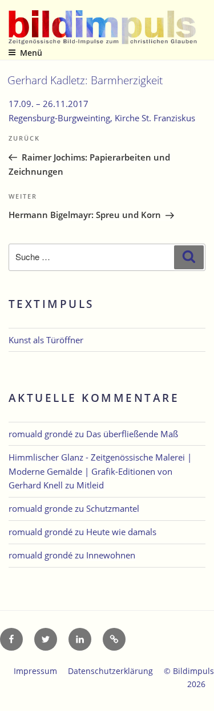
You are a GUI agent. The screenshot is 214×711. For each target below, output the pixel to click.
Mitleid (90, 485)
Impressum (35, 670)
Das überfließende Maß (132, 433)
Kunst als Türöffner (46, 340)
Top (201, 695)
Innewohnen (110, 555)
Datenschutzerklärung (110, 670)
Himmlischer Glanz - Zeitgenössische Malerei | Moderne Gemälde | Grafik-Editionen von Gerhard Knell (100, 471)
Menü (31, 52)
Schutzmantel (112, 508)
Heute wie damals (121, 531)
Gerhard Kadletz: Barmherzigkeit (85, 80)
